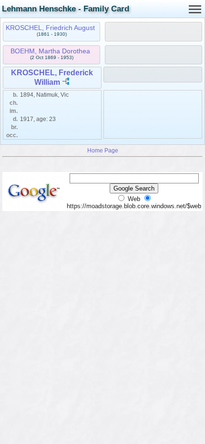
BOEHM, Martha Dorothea (50, 51)
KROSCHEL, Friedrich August (50, 27)
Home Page (102, 150)
